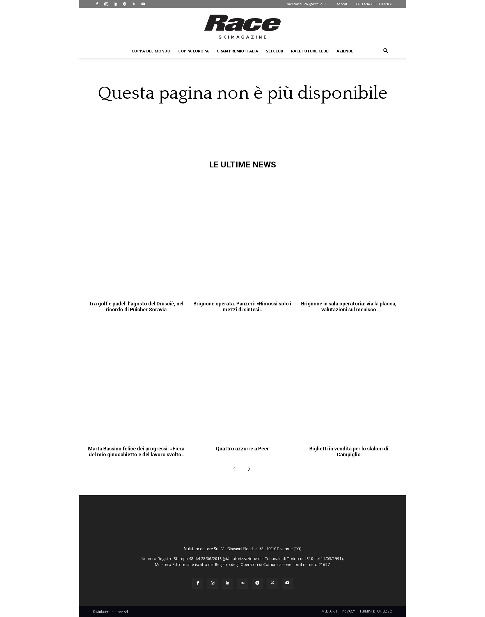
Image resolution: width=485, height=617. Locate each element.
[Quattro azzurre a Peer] (242, 381)
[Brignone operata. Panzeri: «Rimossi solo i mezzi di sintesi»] (242, 236)
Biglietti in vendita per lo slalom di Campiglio (348, 452)
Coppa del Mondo (151, 51)
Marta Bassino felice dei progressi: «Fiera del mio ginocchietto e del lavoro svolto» (136, 452)
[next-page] (246, 469)
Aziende (345, 51)
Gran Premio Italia (237, 51)
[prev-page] (236, 469)
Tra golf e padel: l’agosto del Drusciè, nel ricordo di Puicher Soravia (136, 307)
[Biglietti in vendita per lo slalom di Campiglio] (348, 381)
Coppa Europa (193, 51)
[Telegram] (124, 4)
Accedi (342, 4)
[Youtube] (143, 4)
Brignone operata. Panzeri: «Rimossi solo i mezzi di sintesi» (242, 307)
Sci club (274, 51)
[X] (134, 4)
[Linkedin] (115, 4)
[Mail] (242, 583)
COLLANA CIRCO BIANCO (374, 4)
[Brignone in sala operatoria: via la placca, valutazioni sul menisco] (348, 236)
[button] (385, 51)
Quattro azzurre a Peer (242, 449)
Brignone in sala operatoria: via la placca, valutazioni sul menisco (349, 307)
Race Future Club (310, 51)
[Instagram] (106, 4)
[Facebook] (97, 4)
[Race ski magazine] (242, 26)
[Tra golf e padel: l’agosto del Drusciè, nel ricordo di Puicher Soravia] (136, 236)
